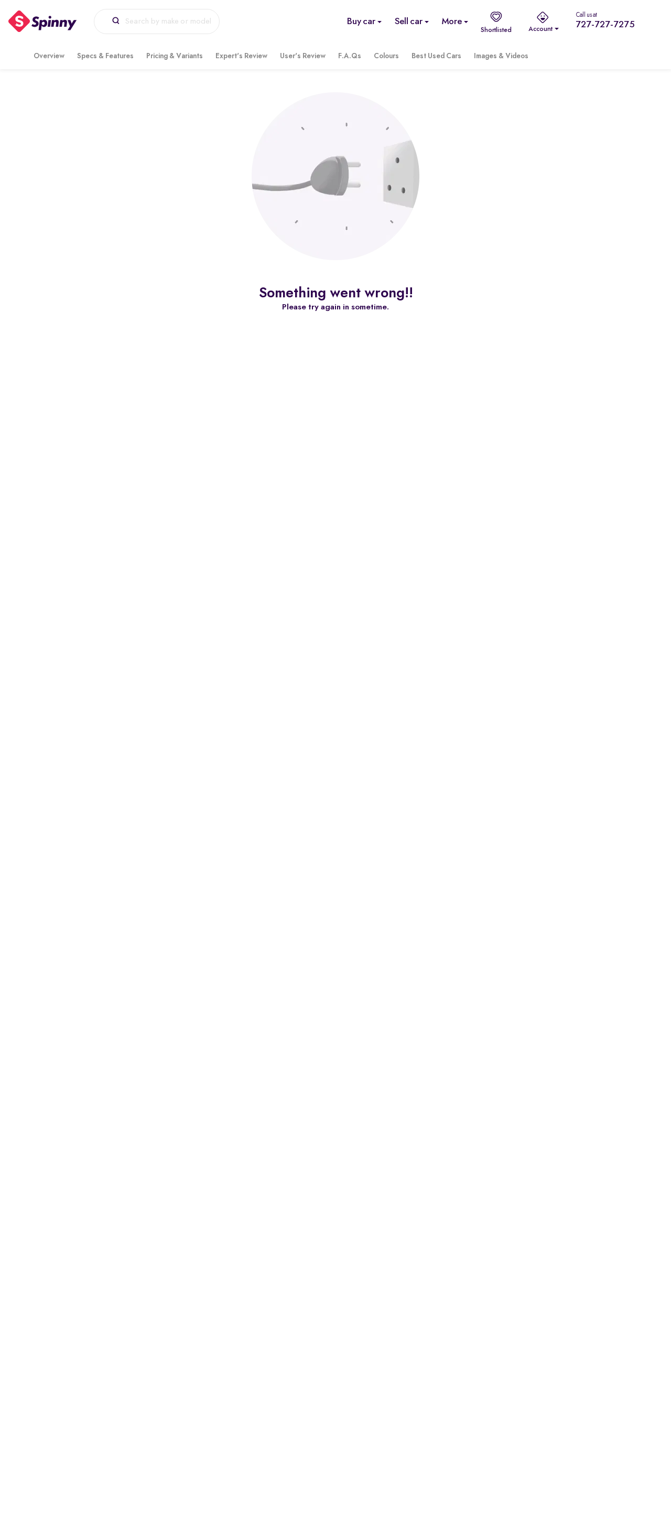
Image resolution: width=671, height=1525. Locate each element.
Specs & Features (105, 56)
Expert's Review (241, 56)
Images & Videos (501, 56)
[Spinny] (42, 21)
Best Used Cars (436, 56)
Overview (49, 56)
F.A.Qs (349, 56)
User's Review (303, 56)
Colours (386, 56)
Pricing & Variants (174, 56)
